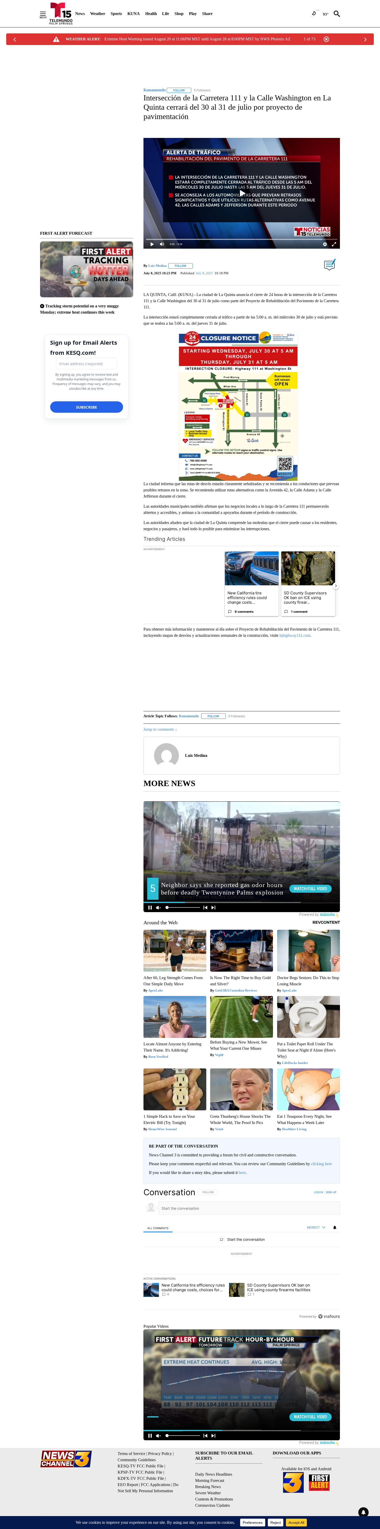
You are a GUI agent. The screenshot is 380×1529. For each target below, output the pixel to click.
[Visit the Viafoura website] (329, 1316)
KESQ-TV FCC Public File (140, 1466)
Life (165, 13)
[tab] (157, 1227)
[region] (241, 1254)
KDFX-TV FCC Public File (141, 1478)
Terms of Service (131, 1453)
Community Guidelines (137, 1460)
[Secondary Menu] (47, 14)
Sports (116, 13)
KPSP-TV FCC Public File (140, 1472)
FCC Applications (155, 1484)
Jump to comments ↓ (160, 729)
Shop (179, 13)
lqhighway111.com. (295, 635)
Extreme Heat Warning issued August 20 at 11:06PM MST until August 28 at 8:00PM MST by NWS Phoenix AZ (197, 39)
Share (207, 13)
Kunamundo (189, 716)
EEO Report (128, 1484)
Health (151, 13)
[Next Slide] (335, 585)
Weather (97, 13)
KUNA (133, 13)
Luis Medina (157, 266)
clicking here (321, 1164)
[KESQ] (60, 14)
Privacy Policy (160, 1453)
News (80, 13)
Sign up (331, 1192)
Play (193, 13)
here (242, 1172)
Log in (318, 1192)
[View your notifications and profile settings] (335, 1227)
